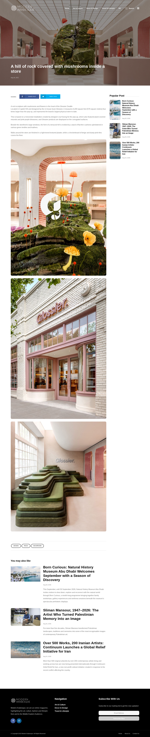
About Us (127, 733)
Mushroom (37, 546)
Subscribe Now (119, 718)
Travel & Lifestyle (108, 8)
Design (16, 546)
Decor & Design (92, 8)
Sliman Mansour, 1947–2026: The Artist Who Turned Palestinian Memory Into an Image (71, 614)
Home (67, 8)
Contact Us (136, 733)
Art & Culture (78, 8)
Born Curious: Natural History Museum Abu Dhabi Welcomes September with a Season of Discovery (130, 107)
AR (119, 8)
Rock (26, 546)
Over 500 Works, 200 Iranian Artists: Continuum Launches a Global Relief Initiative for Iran (74, 647)
